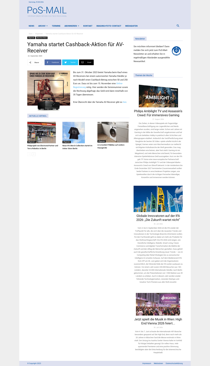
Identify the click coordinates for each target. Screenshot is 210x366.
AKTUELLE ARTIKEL (38, 116)
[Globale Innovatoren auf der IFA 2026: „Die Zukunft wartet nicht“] (158, 199)
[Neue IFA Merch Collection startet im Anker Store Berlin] (78, 132)
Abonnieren (70, 26)
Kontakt (87, 26)
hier (124, 102)
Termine (56, 26)
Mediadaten (131, 26)
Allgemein (39, 34)
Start (30, 34)
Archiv (41, 26)
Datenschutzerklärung (174, 363)
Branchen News (42, 37)
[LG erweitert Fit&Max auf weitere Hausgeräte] (113, 132)
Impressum (146, 363)
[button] (177, 26)
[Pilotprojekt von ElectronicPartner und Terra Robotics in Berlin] (43, 132)
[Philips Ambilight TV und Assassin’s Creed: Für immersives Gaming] (158, 94)
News (31, 26)
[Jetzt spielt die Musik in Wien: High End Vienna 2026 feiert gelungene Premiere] (158, 303)
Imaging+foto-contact (108, 26)
